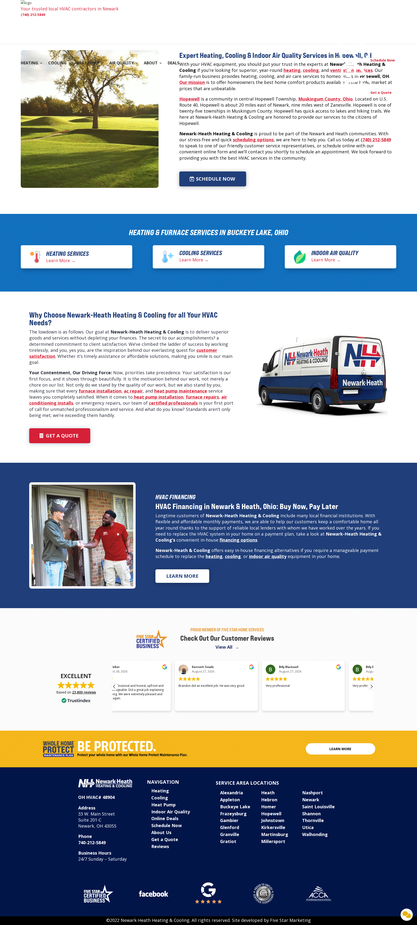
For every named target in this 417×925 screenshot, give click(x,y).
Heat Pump (88, 63)
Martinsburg (274, 834)
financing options (238, 540)
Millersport (273, 841)
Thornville (313, 820)
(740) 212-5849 (33, 14)
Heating (29, 63)
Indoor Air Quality (334, 253)
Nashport (312, 793)
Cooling (57, 63)
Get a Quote (62, 435)
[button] (371, 686)
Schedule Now (215, 179)
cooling (233, 556)
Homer (268, 806)
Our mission (192, 82)
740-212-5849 (92, 842)
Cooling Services (200, 253)
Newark (310, 800)
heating (292, 70)
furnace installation (100, 391)
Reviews (160, 846)
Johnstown (272, 820)
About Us (161, 832)
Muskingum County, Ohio (325, 99)
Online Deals (164, 818)
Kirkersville (273, 827)
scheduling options (253, 140)
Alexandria (231, 793)
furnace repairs (202, 397)
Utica (308, 827)
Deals (173, 63)
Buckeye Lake (235, 806)
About (151, 63)
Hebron (269, 800)
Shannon (311, 813)
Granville (229, 834)
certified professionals (173, 403)
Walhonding (315, 834)
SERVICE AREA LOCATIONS (247, 783)
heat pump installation (158, 397)
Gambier (229, 820)
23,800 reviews (84, 692)
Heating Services (67, 253)
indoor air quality (267, 556)
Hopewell (189, 99)
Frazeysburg (233, 813)
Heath (268, 793)
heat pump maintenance (180, 391)
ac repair (133, 391)
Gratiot (228, 841)
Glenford (229, 827)
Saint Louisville (318, 806)
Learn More (182, 576)
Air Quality (121, 63)
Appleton (230, 800)
